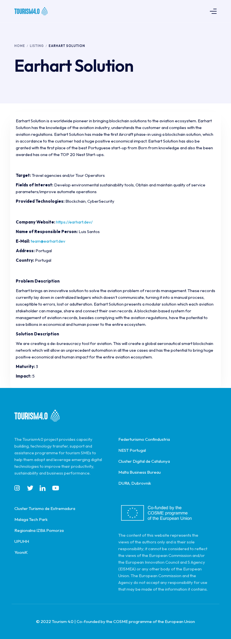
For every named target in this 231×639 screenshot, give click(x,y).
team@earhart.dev (48, 241)
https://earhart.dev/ (74, 222)
